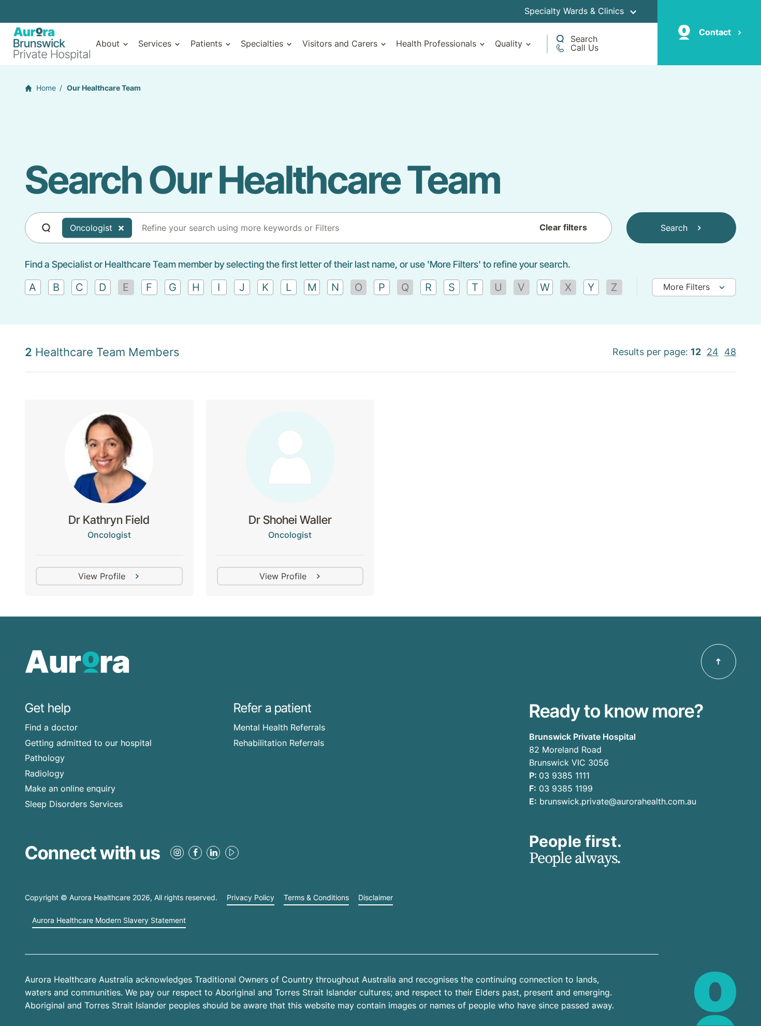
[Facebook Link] (195, 852)
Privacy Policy (250, 897)
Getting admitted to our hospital (88, 743)
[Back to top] (718, 661)
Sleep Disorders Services (74, 804)
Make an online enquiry (70, 788)
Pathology (45, 758)
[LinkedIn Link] (213, 852)
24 (713, 351)
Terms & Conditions (316, 897)
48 (730, 351)
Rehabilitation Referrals (278, 743)
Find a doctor (51, 727)
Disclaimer (375, 897)
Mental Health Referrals (279, 727)
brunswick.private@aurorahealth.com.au (617, 801)
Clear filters (563, 228)
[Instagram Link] (177, 852)
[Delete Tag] (121, 227)
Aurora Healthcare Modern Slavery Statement (109, 920)
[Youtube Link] (232, 852)
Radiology (44, 773)
